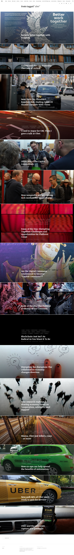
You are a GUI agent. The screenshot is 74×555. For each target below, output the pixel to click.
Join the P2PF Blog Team (46, 1)
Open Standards (24, 156)
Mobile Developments (25, 91)
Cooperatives (24, 219)
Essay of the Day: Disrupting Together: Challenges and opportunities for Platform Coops (35, 232)
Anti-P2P (23, 59)
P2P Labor (28, 158)
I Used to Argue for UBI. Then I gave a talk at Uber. (36, 132)
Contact (21, 1)
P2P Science (41, 94)
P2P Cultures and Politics (25, 127)
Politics (29, 96)
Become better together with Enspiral (35, 36)
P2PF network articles (39, 432)
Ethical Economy (41, 89)
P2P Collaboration (24, 30)
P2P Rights (23, 62)
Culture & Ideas (42, 258)
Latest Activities (53, 1)
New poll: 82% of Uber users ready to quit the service (35, 498)
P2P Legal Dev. (24, 94)
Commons (31, 258)
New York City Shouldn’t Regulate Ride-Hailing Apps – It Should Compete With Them (37, 102)
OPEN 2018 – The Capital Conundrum (33, 162)
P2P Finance (23, 158)
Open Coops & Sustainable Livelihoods (35, 91)
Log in (3, 548)
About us (9, 1)
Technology (37, 96)
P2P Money (39, 158)
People (64, 1)
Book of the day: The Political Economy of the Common (36, 307)
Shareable (36, 200)
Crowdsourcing (36, 521)
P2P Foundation (37, 70)
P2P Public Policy (36, 94)
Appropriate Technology (25, 89)
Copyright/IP (36, 258)
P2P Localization (29, 94)
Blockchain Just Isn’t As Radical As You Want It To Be (35, 337)
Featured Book (32, 299)
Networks (33, 331)
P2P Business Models (45, 28)
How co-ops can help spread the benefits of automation (35, 467)
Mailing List (60, 1)
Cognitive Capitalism (29, 59)
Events (34, 1)
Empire (29, 331)
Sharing (33, 62)
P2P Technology (24, 96)
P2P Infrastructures (45, 30)
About (6, 1)
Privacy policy (68, 1)
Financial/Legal (38, 1)
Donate (30, 1)
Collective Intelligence (37, 59)
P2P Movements (29, 190)
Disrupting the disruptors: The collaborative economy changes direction (36, 369)
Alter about (14, 1)
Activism (23, 185)
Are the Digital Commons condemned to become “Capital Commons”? (34, 274)
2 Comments (31, 166)
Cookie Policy (26, 1)
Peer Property (46, 224)
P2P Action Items (36, 187)
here (39, 548)
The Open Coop (37, 166)
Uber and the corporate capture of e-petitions (33, 527)
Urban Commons (43, 96)
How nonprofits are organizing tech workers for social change (37, 196)
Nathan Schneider (36, 40)
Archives (18, 1)
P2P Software (47, 94)
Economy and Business (25, 28)
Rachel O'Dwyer (36, 341)
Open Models (38, 28)
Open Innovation (32, 28)
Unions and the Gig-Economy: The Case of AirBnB (36, 67)
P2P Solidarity (28, 62)
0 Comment (29, 40)
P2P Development (38, 30)
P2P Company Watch (31, 30)
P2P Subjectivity (40, 266)
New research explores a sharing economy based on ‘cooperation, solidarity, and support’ (35, 405)
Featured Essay (38, 393)
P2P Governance (30, 333)
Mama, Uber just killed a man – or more (36, 437)
